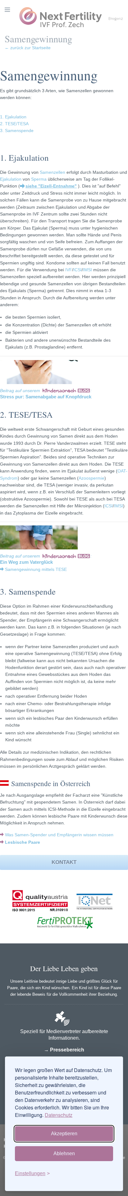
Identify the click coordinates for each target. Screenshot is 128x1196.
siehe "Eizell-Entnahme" (51, 185)
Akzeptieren (64, 1133)
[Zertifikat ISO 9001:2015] (40, 914)
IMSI (87, 269)
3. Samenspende (17, 130)
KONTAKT (64, 862)
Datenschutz (58, 1114)
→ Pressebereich (64, 1049)
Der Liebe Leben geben (64, 968)
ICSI (77, 269)
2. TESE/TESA (14, 123)
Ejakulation (10, 179)
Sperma (39, 179)
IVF (68, 269)
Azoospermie (91, 478)
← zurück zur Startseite (28, 47)
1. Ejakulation (13, 116)
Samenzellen (52, 172)
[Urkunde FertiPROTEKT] (64, 935)
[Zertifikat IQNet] (93, 914)
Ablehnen (64, 1153)
